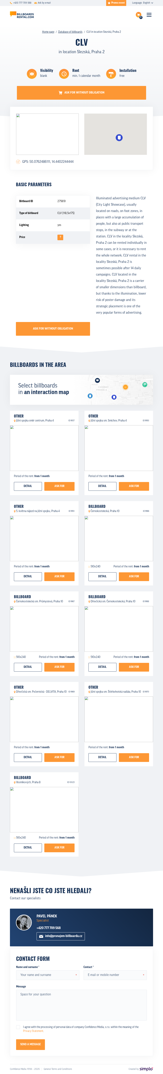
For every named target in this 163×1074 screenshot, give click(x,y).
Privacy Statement (33, 1031)
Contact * (88, 967)
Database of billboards (70, 32)
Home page (48, 32)
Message (21, 986)
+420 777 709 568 (49, 928)
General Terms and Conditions (58, 1069)
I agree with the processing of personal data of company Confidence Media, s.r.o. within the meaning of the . (81, 1029)
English (146, 3)
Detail (28, 486)
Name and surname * (27, 967)
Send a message (30, 1044)
